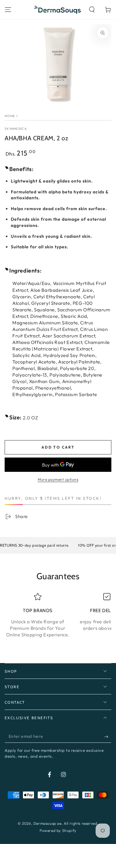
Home (10, 116)
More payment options (58, 479)
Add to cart (58, 447)
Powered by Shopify (58, 830)
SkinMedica (16, 129)
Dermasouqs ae (47, 823)
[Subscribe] (107, 736)
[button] (92, 9)
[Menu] (8, 9)
